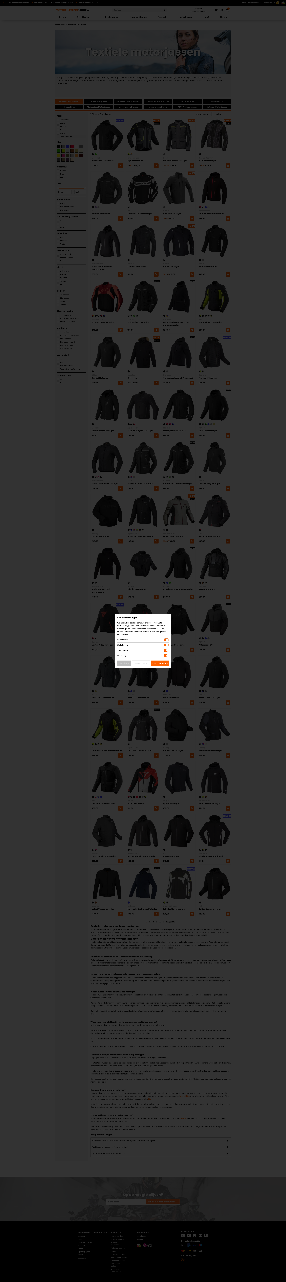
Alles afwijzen (124, 663)
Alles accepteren (160, 663)
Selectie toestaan (141, 663)
